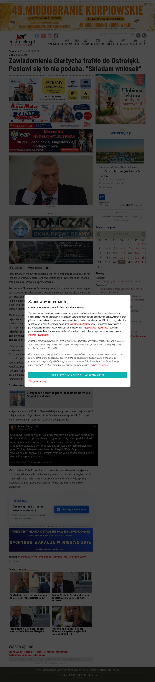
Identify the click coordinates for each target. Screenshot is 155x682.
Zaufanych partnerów (80, 324)
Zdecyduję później (37, 381)
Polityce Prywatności (98, 327)
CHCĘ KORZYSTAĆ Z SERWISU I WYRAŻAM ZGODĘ (77, 375)
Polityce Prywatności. (100, 365)
